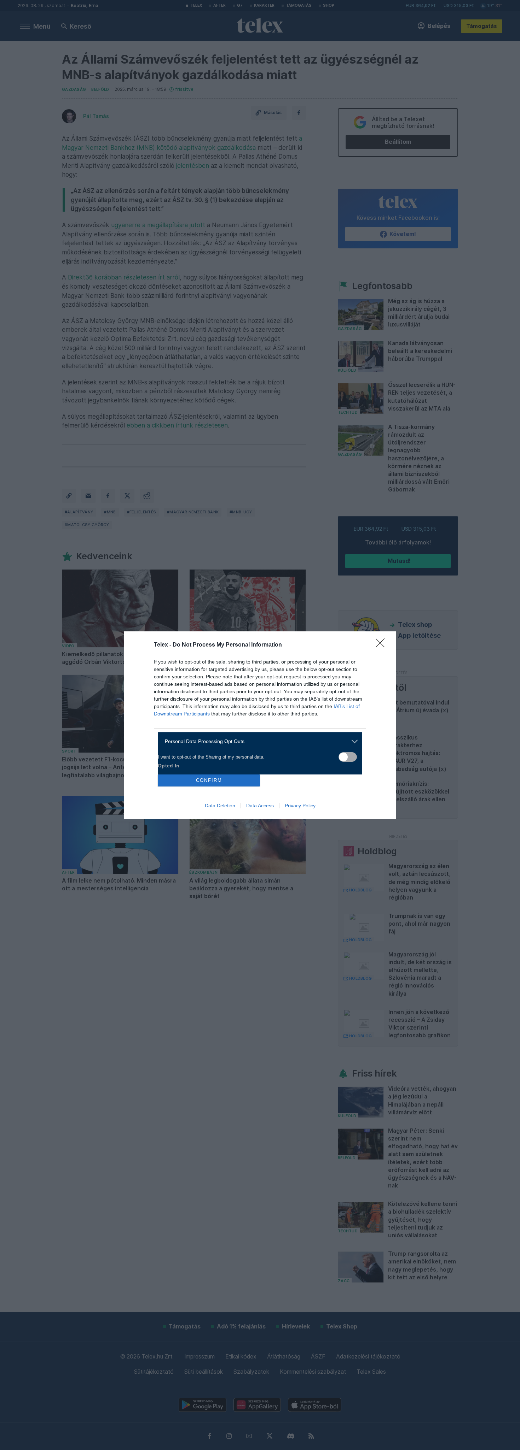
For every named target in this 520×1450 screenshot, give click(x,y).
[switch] (348, 757)
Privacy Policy (300, 805)
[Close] (382, 645)
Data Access (260, 805)
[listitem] (257, 741)
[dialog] (260, 725)
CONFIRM (209, 780)
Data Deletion (220, 805)
